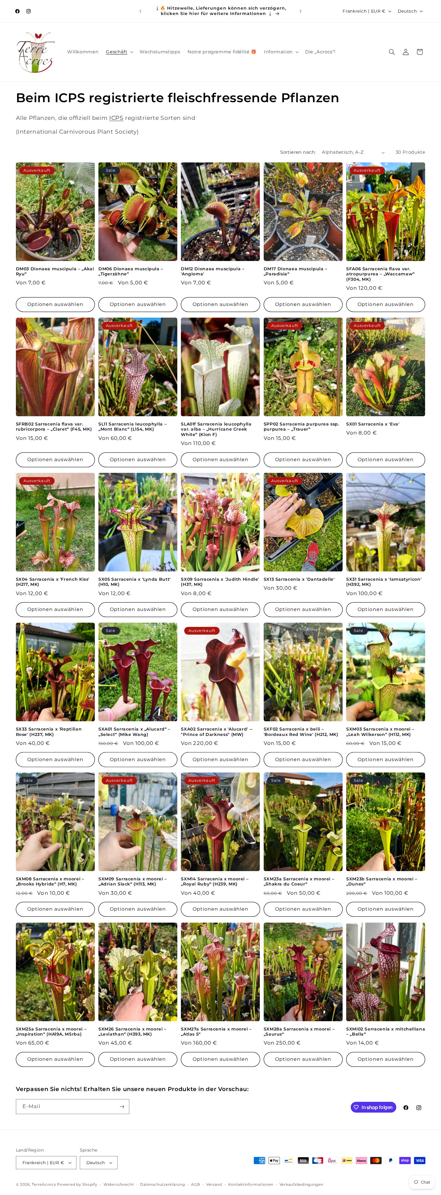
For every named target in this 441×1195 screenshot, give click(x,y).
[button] (119, 51)
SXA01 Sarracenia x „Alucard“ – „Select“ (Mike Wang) (134, 732)
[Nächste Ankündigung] (300, 11)
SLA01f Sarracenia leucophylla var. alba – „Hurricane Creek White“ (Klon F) (216, 429)
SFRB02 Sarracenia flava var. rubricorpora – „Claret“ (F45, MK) (54, 427)
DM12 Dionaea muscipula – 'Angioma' (212, 271)
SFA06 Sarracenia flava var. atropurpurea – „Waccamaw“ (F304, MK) (380, 274)
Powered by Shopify (77, 1184)
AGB (195, 1184)
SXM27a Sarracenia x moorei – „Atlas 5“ (216, 1032)
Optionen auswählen (55, 304)
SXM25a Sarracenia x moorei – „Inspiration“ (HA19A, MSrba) (51, 1032)
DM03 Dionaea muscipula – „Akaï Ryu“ (55, 271)
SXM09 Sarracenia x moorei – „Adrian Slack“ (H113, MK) (132, 881)
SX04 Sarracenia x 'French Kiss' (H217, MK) (53, 582)
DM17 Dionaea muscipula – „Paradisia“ (295, 271)
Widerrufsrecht (119, 1184)
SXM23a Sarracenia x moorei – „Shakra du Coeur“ (299, 881)
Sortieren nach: (298, 152)
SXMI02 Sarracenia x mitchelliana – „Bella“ (385, 1032)
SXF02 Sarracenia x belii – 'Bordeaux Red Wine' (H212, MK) (301, 732)
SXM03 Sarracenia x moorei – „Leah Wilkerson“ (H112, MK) (380, 732)
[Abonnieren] (122, 1106)
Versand (214, 1184)
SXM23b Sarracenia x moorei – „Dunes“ (381, 881)
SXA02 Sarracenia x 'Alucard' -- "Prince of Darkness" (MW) (217, 732)
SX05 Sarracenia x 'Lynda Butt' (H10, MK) (134, 582)
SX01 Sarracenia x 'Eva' (373, 424)
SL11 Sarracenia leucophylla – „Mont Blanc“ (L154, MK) (132, 427)
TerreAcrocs (44, 1184)
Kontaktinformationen (251, 1184)
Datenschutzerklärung (162, 1184)
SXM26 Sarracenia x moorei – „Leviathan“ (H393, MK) (132, 1032)
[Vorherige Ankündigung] (140, 11)
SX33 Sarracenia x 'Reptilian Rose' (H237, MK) (49, 732)
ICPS (116, 117)
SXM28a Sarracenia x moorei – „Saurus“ (299, 1032)
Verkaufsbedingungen (301, 1184)
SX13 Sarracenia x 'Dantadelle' (299, 579)
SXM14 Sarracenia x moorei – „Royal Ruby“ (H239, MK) (214, 881)
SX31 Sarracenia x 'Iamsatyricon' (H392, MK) (384, 582)
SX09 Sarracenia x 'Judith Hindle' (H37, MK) (220, 582)
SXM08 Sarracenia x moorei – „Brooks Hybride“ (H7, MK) (50, 881)
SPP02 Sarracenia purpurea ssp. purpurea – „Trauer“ (301, 427)
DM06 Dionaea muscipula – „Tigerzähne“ (130, 271)
